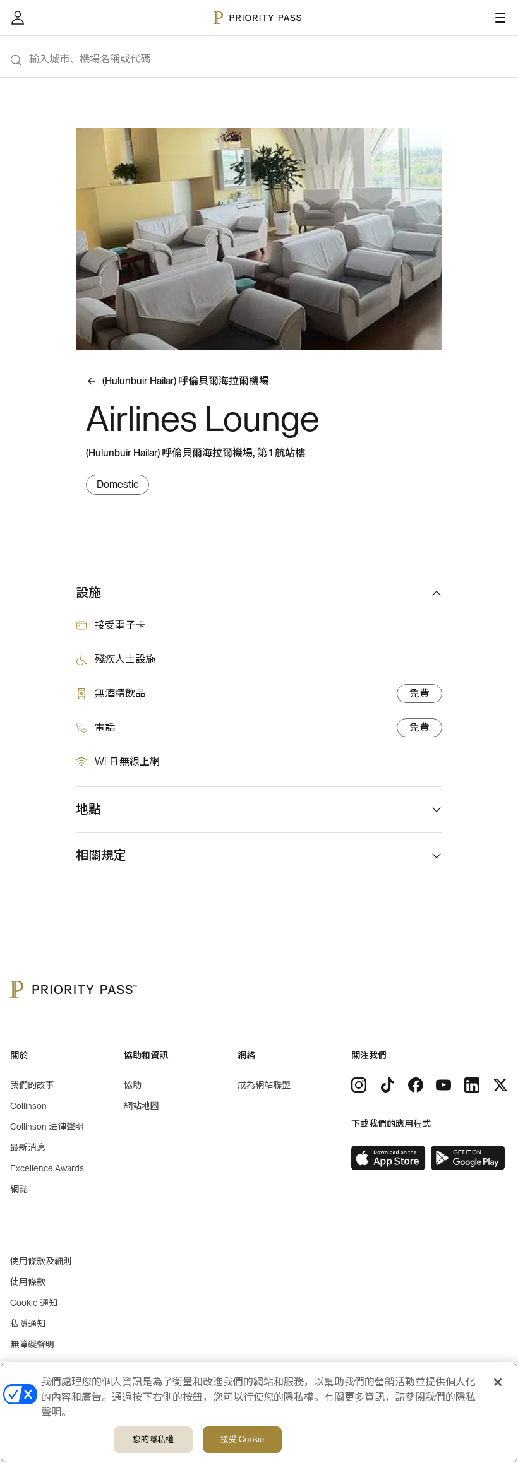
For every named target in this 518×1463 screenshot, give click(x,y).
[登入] (17, 17)
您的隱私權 (153, 1439)
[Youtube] (443, 1085)
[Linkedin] (471, 1085)
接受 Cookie (242, 1439)
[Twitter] (500, 1085)
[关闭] (498, 1382)
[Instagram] (358, 1085)
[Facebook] (415, 1085)
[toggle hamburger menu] (500, 17)
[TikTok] (387, 1085)
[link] (388, 1158)
